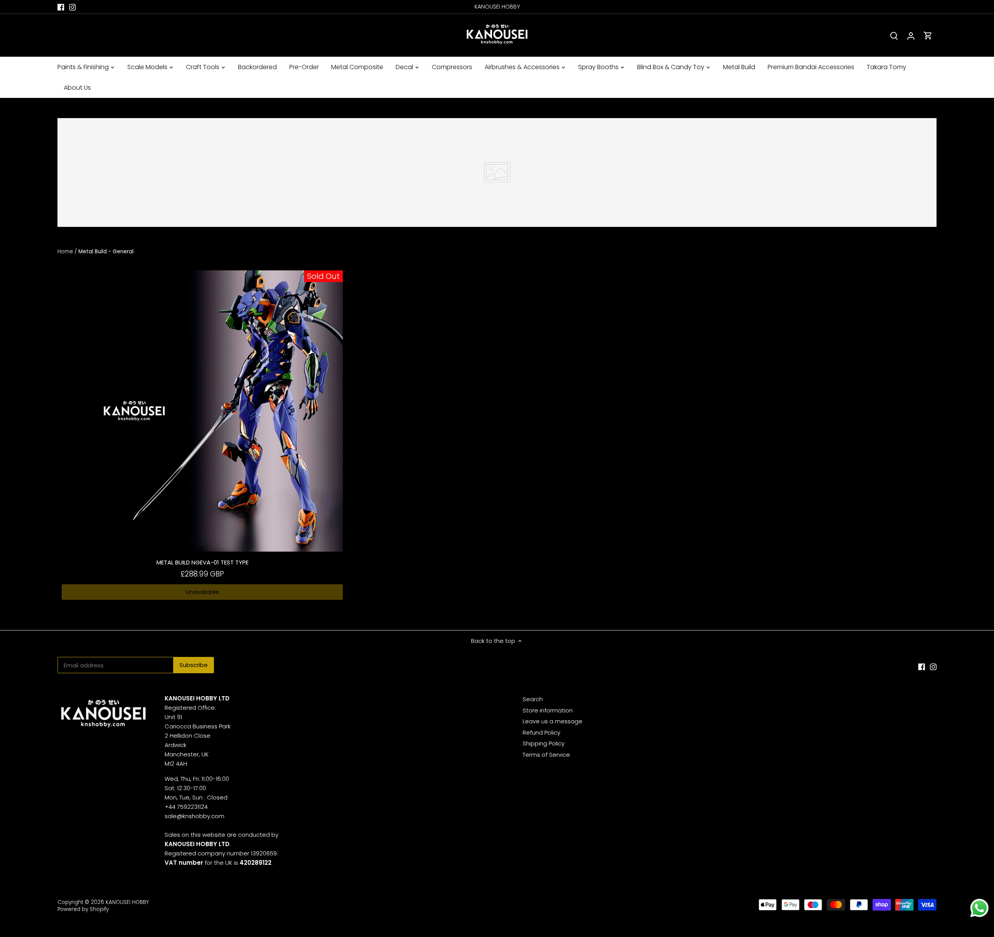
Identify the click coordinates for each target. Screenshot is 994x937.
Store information (548, 710)
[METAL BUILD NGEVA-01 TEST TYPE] (202, 411)
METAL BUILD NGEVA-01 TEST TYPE (202, 562)
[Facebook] (60, 7)
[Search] (893, 35)
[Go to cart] (928, 35)
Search (533, 699)
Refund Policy (541, 732)
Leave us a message (552, 721)
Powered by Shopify (83, 909)
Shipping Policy (544, 743)
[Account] (910, 35)
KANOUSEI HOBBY (127, 902)
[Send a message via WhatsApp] (979, 908)
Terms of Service (546, 755)
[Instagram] (72, 7)
